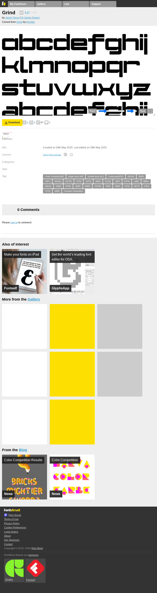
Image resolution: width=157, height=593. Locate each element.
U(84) (117, 186)
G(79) (88, 181)
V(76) (127, 186)
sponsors (33, 555)
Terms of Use (11, 519)
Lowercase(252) (115, 176)
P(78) (68, 186)
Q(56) (78, 186)
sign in (14, 222)
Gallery (41, 4)
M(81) (146, 181)
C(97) (47, 181)
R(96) (87, 186)
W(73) (137, 186)
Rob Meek (37, 548)
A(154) (131, 176)
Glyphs (9, 579)
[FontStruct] (4, 4)
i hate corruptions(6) (54, 176)
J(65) (117, 181)
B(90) (141, 176)
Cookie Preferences (15, 527)
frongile (30, 22)
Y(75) (47, 191)
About (7, 536)
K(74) (126, 181)
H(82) (98, 181)
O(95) (58, 186)
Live (66, 4)
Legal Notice (11, 531)
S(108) (98, 186)
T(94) (107, 186)
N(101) (48, 186)
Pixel (92, 111)
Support (96, 4)
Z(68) (57, 191)
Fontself (30, 580)
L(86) (136, 181)
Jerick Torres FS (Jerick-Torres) (22, 17)
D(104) (58, 181)
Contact (8, 544)
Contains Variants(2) (73, 191)
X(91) (146, 186)
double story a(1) (96, 176)
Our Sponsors (11, 540)
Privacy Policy (12, 523)
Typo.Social (14, 515)
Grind (19, 22)
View (142, 111)
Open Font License (52, 155)
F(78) (78, 181)
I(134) (108, 181)
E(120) (68, 181)
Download (14, 122)
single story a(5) (75, 176)
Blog (23, 450)
